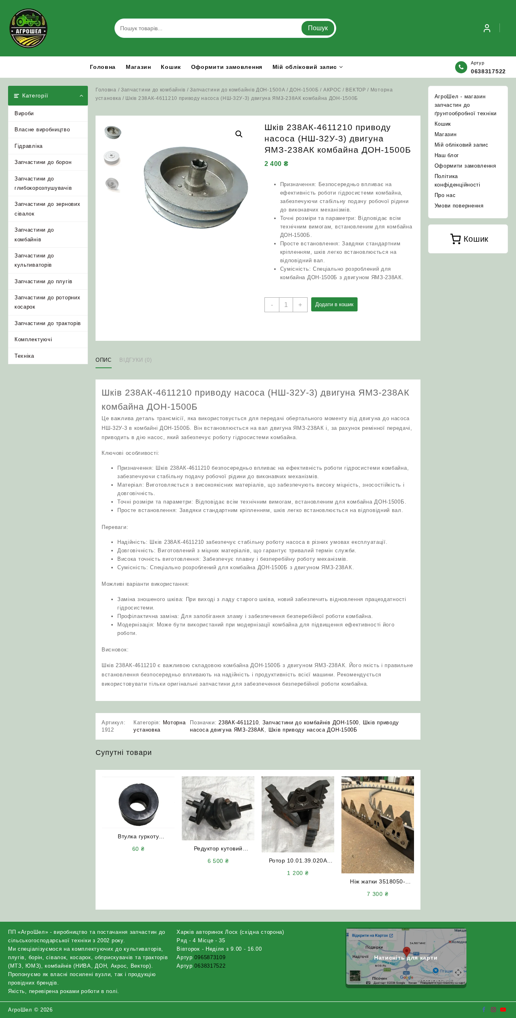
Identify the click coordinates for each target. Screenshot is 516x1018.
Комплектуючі (33, 339)
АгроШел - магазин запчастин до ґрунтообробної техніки (466, 104)
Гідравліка (29, 146)
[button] (239, 134)
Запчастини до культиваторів (34, 260)
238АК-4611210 (238, 722)
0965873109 (209, 957)
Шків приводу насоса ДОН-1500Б (313, 730)
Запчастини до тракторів (48, 323)
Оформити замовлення (465, 166)
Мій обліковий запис (462, 145)
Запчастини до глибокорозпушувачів (43, 183)
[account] (487, 28)
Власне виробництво (42, 129)
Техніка (24, 356)
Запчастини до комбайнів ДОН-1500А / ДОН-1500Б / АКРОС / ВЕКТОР (278, 90)
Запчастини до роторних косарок (47, 302)
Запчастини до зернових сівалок (47, 208)
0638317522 (488, 71)
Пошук (318, 28)
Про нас (445, 195)
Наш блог (447, 155)
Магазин (446, 134)
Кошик (443, 124)
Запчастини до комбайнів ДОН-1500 (310, 722)
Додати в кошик (334, 304)
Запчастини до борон (43, 162)
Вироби (24, 113)
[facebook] (484, 1009)
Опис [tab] (104, 360)
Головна (106, 90)
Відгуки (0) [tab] (135, 360)
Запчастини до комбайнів (34, 234)
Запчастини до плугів (44, 281)
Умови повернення (459, 206)
